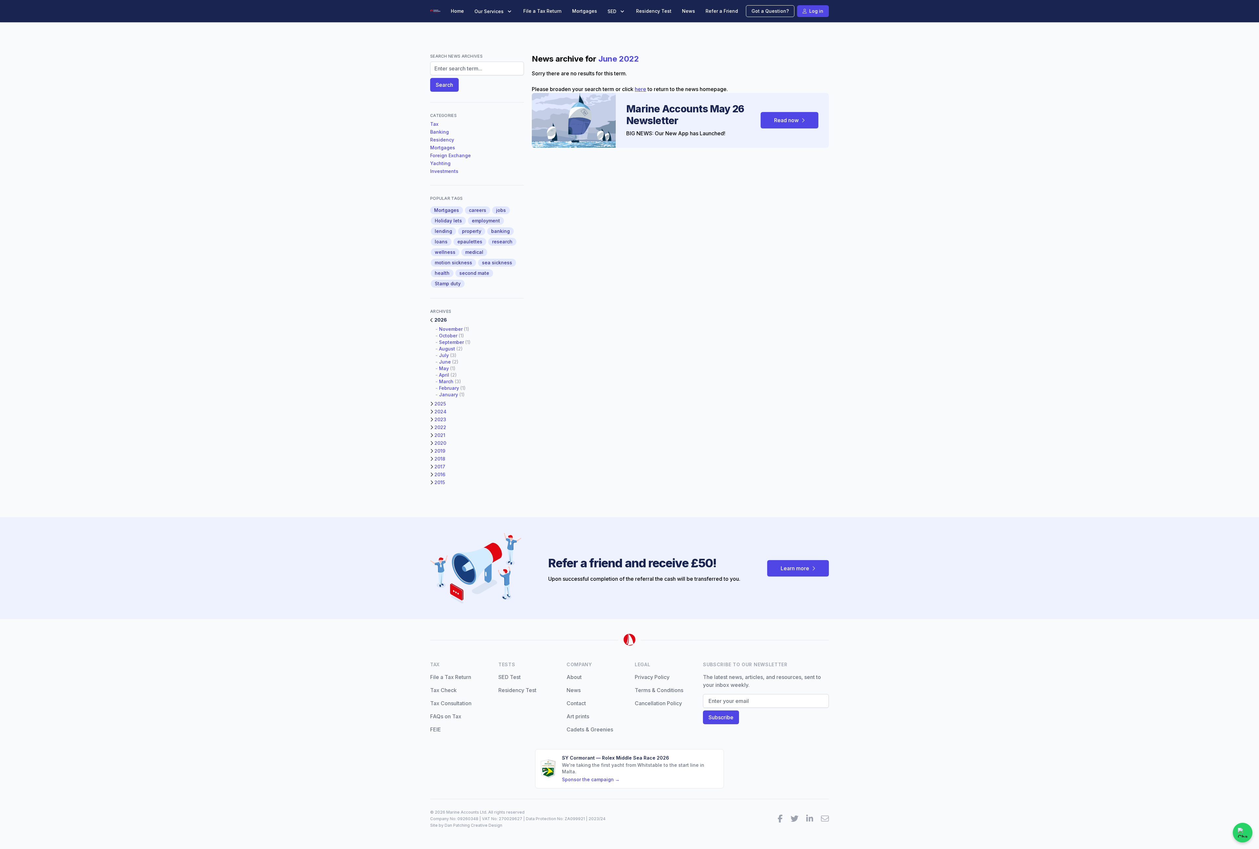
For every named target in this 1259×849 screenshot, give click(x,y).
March (446, 381)
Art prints (578, 716)
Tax (434, 124)
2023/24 (597, 818)
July (444, 355)
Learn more (795, 568)
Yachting (440, 163)
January (448, 394)
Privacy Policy (652, 677)
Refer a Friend (722, 11)
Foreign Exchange (450, 155)
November (451, 329)
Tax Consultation (450, 703)
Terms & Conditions (659, 690)
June (445, 362)
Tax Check (443, 690)
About (574, 677)
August (447, 348)
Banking (439, 132)
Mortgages (584, 11)
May (444, 368)
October (448, 335)
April (444, 375)
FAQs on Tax (445, 716)
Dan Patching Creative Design (473, 825)
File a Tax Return (542, 11)
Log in (816, 11)
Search (444, 85)
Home (457, 11)
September (451, 342)
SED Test (509, 677)
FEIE (435, 729)
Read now (786, 120)
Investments (444, 171)
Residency (442, 139)
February (449, 388)
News (688, 11)
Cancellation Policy (658, 703)
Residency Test (653, 11)
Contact (576, 703)
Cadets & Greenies (590, 729)
